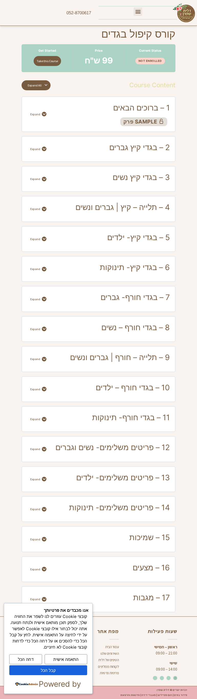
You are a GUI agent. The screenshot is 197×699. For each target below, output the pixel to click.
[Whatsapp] (162, 678)
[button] (138, 11)
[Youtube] (155, 678)
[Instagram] (168, 678)
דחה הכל (26, 659)
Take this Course (47, 61)
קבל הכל (48, 670)
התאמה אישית (65, 659)
